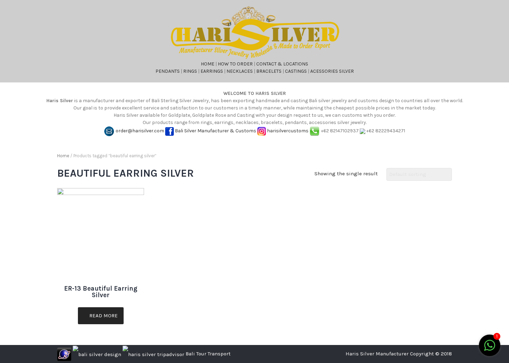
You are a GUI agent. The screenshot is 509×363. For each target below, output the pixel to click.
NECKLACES (239, 71)
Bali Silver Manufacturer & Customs (215, 131)
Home (63, 155)
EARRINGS (211, 71)
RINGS (190, 71)
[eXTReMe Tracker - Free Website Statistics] (64, 354)
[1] (489, 349)
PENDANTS (167, 71)
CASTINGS (296, 71)
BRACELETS (269, 71)
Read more (103, 315)
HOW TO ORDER (235, 64)
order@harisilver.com (140, 131)
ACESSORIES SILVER (332, 71)
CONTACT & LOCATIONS (282, 64)
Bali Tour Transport (208, 354)
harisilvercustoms (288, 131)
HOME (207, 64)
